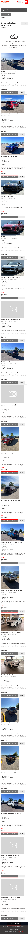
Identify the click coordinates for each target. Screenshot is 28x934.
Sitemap (22, 931)
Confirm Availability (9, 92)
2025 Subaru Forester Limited (10, 71)
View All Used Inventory (14, 50)
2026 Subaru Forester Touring (10, 114)
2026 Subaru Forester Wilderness (11, 542)
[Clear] (8, 17)
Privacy (18, 931)
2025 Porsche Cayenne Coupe (10, 277)
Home (2, 6)
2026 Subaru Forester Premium (10, 361)
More (2, 86)
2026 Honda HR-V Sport (8, 675)
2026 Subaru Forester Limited (10, 771)
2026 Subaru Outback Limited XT (11, 813)
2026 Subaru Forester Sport (9, 156)
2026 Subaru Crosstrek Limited (10, 319)
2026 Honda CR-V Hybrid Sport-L (11, 632)
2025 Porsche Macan (7, 196)
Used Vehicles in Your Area (11, 6)
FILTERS (7, 14)
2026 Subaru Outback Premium (10, 452)
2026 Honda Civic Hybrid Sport (10, 897)
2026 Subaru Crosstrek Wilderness (11, 590)
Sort (25, 23)
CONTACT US (15, 924)
